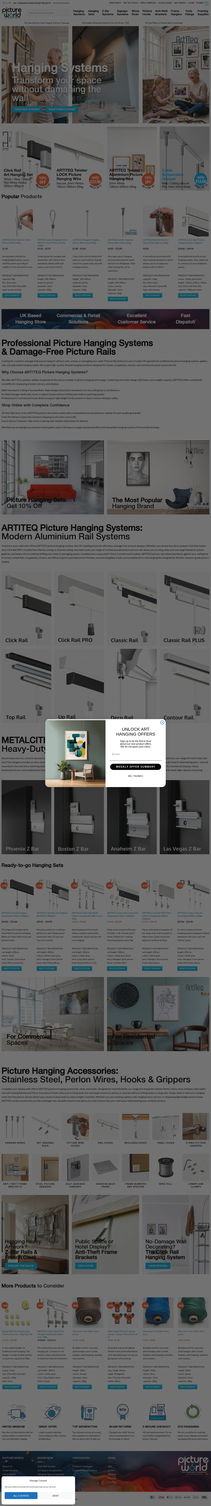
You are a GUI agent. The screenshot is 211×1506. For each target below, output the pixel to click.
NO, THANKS (135, 776)
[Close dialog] (162, 722)
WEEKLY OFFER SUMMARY (135, 766)
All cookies (21, 1495)
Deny (55, 1495)
